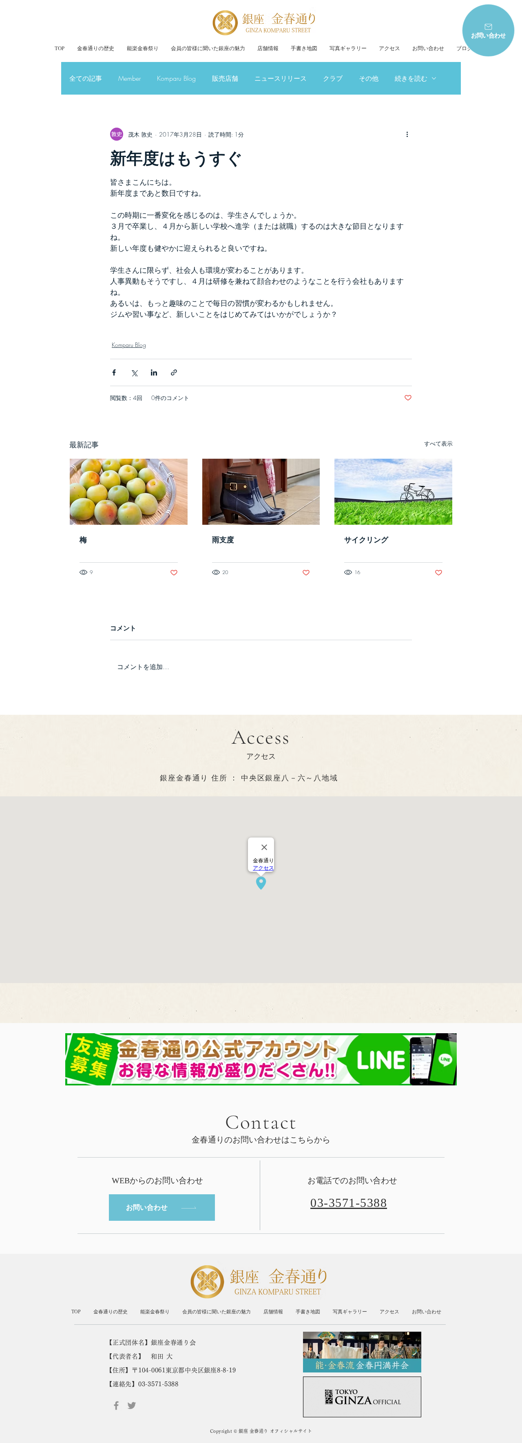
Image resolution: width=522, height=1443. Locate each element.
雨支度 (223, 539)
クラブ (333, 78)
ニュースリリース (280, 78)
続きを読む (411, 78)
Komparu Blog (176, 78)
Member (129, 78)
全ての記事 (85, 78)
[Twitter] (131, 1405)
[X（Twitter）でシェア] (134, 372)
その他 (368, 78)
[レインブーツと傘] (261, 492)
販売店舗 (225, 78)
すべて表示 (438, 443)
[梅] (129, 492)
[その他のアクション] (407, 134)
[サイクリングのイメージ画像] (393, 492)
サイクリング (366, 539)
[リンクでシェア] (174, 372)
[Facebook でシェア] (114, 372)
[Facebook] (116, 1405)
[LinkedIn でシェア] (154, 372)
